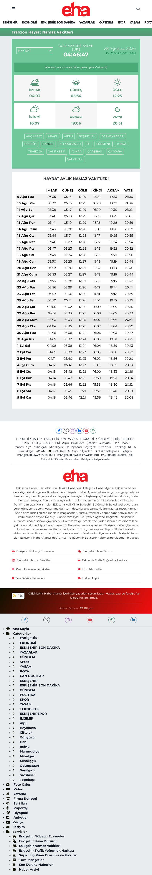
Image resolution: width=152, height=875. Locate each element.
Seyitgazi (90, 447)
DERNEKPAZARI (112, 136)
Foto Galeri (22, 784)
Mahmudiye (23, 447)
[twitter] (46, 620)
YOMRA (76, 151)
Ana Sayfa (21, 629)
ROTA (132, 447)
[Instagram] (73, 431)
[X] (66, 431)
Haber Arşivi (90, 578)
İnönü (126, 443)
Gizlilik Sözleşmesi (107, 451)
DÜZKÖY (30, 144)
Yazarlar (19, 794)
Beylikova (77, 443)
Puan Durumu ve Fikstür (33, 569)
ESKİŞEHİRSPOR (123, 439)
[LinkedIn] (79, 431)
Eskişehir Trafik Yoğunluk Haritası (105, 560)
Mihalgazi (40, 447)
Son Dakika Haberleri (30, 578)
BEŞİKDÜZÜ (87, 136)
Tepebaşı (119, 447)
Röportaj (20, 808)
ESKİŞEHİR (10, 22)
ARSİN (68, 136)
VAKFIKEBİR (56, 151)
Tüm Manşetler (92, 569)
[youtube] (90, 620)
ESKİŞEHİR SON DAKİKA (58, 22)
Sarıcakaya (26, 451)
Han (116, 443)
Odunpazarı (73, 447)
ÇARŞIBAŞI (95, 151)
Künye (18, 822)
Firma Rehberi (25, 798)
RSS (20, 595)
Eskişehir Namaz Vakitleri (34, 560)
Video (18, 789)
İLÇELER (26, 718)
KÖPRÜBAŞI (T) (70, 144)
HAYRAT (48, 144)
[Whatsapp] (93, 431)
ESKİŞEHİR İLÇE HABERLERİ (40, 443)
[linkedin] (133, 620)
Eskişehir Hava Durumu (99, 551)
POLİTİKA (27, 695)
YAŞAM (135, 22)
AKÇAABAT (34, 136)
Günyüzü (105, 443)
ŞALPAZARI (75, 159)
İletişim (127, 451)
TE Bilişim (86, 608)
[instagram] (68, 620)
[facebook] (25, 620)
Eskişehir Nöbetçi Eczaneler (60, 459)
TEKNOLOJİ (29, 709)
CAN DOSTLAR (31, 676)
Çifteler (92, 443)
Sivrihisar (105, 447)
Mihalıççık (56, 447)
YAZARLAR (87, 22)
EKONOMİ (29, 22)
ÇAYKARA (115, 151)
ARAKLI (53, 136)
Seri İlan (20, 803)
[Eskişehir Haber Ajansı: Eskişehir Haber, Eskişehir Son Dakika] (76, 8)
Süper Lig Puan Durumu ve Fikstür (47, 855)
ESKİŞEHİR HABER (29, 439)
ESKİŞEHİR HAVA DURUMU (36, 455)
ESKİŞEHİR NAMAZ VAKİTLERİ (78, 455)
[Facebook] (59, 431)
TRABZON (35, 151)
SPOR (121, 22)
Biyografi (20, 813)
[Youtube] (86, 431)
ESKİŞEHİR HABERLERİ (117, 455)
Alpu (65, 443)
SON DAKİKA (61, 451)
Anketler (20, 817)
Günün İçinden (82, 451)
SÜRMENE (103, 144)
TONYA (121, 144)
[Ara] (138, 9)
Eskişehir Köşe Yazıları (96, 459)
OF (88, 144)
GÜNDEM (106, 22)
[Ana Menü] (13, 9)
